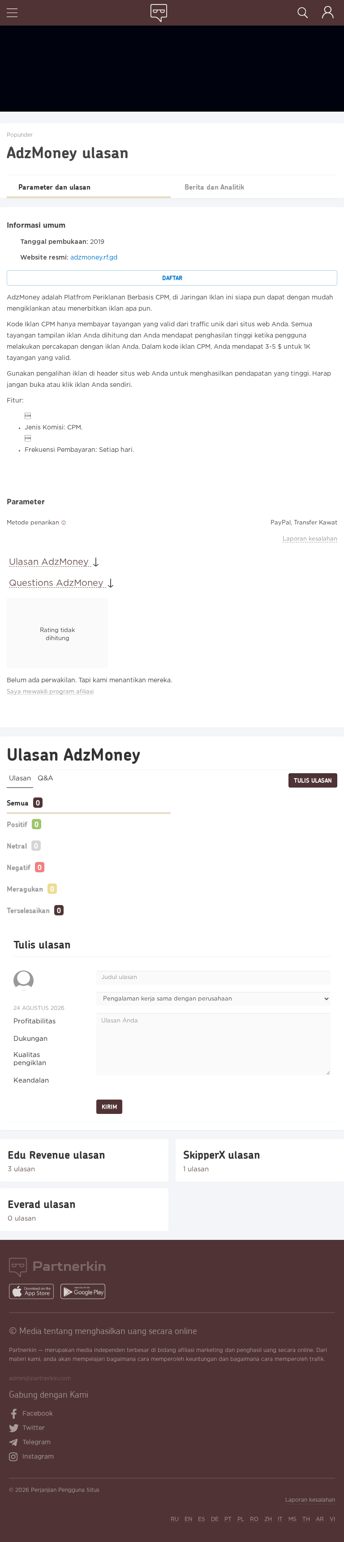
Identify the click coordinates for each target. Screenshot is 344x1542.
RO (254, 1519)
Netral (17, 845)
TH (306, 1519)
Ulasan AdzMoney (50, 562)
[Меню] (12, 14)
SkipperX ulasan (221, 1154)
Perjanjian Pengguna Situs (65, 1490)
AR (320, 1519)
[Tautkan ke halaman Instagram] (15, 1457)
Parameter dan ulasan (54, 186)
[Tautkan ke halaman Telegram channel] (15, 1443)
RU (175, 1519)
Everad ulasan (42, 1204)
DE (215, 1519)
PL (240, 1519)
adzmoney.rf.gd (93, 257)
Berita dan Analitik (214, 186)
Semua (18, 802)
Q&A (45, 778)
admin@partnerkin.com (40, 1378)
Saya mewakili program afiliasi (50, 691)
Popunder (20, 135)
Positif (17, 824)
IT (280, 1519)
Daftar (172, 278)
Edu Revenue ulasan (56, 1154)
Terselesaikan (28, 910)
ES (201, 1519)
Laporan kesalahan (310, 539)
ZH (268, 1519)
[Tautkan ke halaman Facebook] (14, 1414)
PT (228, 1519)
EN (188, 1519)
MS (292, 1519)
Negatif (18, 867)
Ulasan (20, 778)
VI (332, 1519)
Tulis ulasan (313, 780)
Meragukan (25, 888)
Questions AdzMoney (57, 583)
